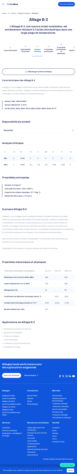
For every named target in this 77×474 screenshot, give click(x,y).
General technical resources (37, 449)
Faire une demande (66, 4)
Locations (56, 428)
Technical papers (33, 444)
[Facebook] (60, 376)
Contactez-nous (58, 442)
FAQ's (54, 439)
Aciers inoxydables (9, 398)
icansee (70, 459)
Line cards (31, 438)
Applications (31, 446)
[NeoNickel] (12, 4)
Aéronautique (57, 395)
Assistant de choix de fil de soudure (37, 434)
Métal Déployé (32, 404)
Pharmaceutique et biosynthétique (59, 400)
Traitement (6, 428)
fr (8, 13)
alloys (13, 13)
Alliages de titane (8, 395)
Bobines (30, 398)
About (54, 436)
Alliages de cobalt (8, 407)
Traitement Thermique (60, 406)
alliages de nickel (24, 13)
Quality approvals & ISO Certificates (36, 429)
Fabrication (31, 452)
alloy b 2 (35, 13)
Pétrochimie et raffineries (61, 418)
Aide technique (30, 375)
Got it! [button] (70, 470)
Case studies (32, 441)
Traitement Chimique (60, 403)
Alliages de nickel (8, 401)
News (54, 430)
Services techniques (9, 430)
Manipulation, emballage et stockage (12, 434)
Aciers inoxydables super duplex (11, 414)
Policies (55, 433)
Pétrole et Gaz (57, 412)
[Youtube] (73, 376)
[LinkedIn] (70, 376)
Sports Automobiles (59, 409)
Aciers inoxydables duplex (11, 404)
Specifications (32, 455)
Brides (29, 401)
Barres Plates (32, 395)
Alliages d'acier (7, 410)
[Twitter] (63, 376)
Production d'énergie (60, 415)
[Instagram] (67, 376)
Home (4, 13)
